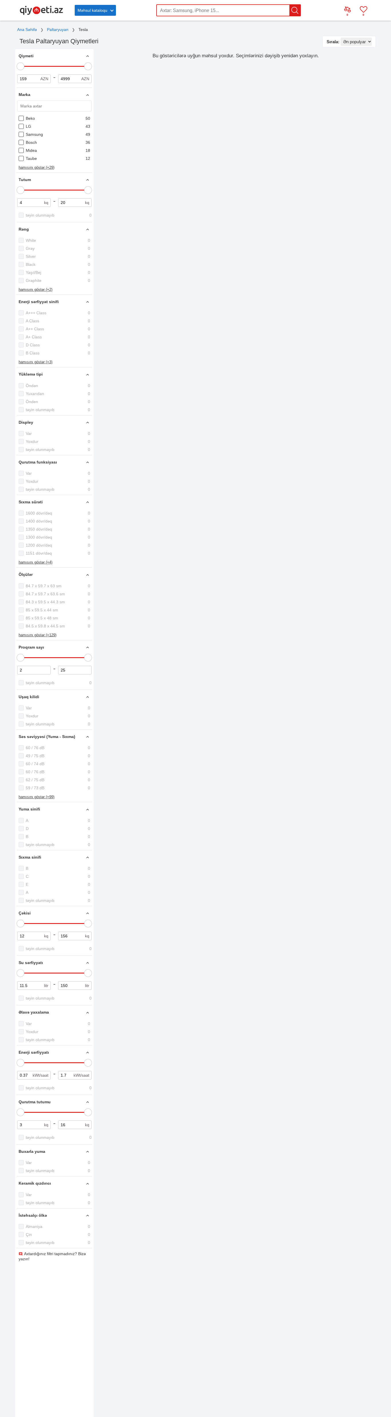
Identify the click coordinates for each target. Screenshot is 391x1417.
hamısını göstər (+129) (37, 635)
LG (28, 126)
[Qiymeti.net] (41, 13)
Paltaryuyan (57, 29)
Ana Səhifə (27, 29)
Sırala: (333, 41)
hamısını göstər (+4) (35, 562)
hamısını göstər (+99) (36, 797)
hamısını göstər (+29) (36, 167)
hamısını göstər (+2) (35, 289)
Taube (31, 158)
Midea (31, 150)
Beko (30, 118)
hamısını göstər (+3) (35, 362)
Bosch (31, 142)
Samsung (34, 134)
